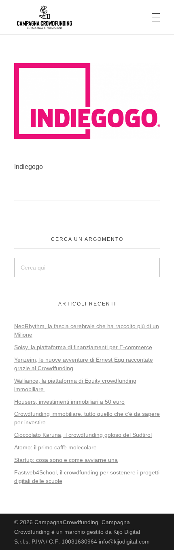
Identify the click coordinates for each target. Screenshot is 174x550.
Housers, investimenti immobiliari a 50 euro (69, 401)
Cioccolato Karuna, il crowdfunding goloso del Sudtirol (83, 435)
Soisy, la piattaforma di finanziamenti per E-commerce (83, 347)
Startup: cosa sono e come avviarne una (66, 460)
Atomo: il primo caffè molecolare (55, 447)
